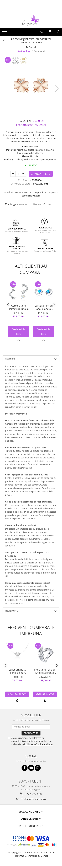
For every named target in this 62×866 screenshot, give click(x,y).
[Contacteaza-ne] (41, 31)
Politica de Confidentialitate (38, 744)
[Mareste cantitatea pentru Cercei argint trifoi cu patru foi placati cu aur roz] (23, 174)
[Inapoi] (2, 39)
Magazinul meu (29, 811)
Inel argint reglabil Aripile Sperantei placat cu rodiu (44, 671)
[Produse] (5, 32)
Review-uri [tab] (12, 610)
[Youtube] (31, 768)
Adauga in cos (40, 173)
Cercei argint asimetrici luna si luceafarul (18, 307)
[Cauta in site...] (58, 31)
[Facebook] (25, 768)
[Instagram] (38, 768)
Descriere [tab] (10, 358)
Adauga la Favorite (17, 204)
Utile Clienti (30, 818)
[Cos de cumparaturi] (50, 31)
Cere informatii (43, 204)
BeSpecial (31, 47)
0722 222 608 (33, 794)
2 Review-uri (38, 51)
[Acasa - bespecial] (31, 20)
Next (56, 88)
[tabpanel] (31, 85)
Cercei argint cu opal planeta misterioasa (43, 307)
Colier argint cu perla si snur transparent (17, 671)
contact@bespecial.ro (33, 799)
